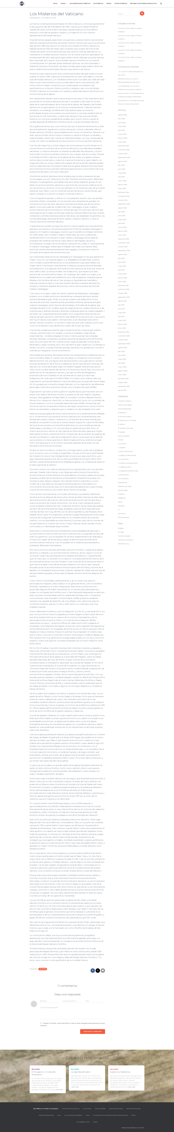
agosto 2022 (122, 254)
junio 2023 (121, 216)
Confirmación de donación (70, 1108)
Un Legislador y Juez (83, 1122)
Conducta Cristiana (124, 401)
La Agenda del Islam (80, 1072)
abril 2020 (121, 363)
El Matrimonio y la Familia (127, 420)
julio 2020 (121, 351)
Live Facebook (123, 478)
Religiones (42, 969)
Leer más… (59, 1089)
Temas (63, 3)
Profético (121, 494)
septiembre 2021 (124, 297)
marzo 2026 (122, 134)
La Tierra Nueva (123, 475)
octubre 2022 (122, 247)
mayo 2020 (122, 359)
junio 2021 (121, 309)
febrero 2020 (122, 371)
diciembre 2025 (123, 146)
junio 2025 (121, 169)
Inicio (55, 3)
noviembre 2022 (124, 243)
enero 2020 (122, 375)
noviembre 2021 (123, 289)
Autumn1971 (122, 100)
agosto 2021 (122, 301)
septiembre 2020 (124, 344)
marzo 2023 (122, 227)
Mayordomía (122, 482)
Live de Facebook (120, 3)
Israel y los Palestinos (120, 1072)
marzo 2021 (122, 320)
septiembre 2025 (124, 157)
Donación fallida (100, 1108)
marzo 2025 (122, 181)
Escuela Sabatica (124, 436)
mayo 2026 (122, 126)
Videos (108, 3)
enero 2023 (122, 235)
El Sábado (121, 432)
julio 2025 (121, 165)
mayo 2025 (122, 173)
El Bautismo (122, 413)
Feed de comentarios (125, 540)
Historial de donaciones (46, 1115)
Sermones (121, 513)
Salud (120, 502)
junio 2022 (121, 262)
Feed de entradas (124, 536)
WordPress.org (123, 544)
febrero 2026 (122, 138)
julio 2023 (121, 212)
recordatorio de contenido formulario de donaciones (110, 1115)
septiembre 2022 (124, 250)
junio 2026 (121, 122)
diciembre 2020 (123, 332)
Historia (120, 440)
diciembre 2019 (123, 378)
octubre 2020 (123, 340)
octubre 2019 (122, 382)
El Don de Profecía (124, 416)
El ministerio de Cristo (125, 428)
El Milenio (121, 424)
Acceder (121, 532)
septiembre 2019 (124, 386)
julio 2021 (121, 305)
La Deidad (121, 447)
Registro (121, 528)
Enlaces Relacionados (116, 1108)
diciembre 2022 (123, 239)
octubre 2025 (122, 153)
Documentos (98, 3)
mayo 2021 (122, 313)
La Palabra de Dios (124, 467)
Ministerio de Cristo (125, 486)
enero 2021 (122, 328)
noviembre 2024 (124, 196)
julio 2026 (121, 119)
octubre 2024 (123, 200)
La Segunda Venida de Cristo (128, 471)
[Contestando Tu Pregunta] (22, 3)
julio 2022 (121, 258)
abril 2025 (121, 177)
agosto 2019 (122, 390)
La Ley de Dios (123, 459)
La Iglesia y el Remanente (127, 455)
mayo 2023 (122, 219)
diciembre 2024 (123, 192)
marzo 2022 (122, 274)
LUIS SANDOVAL (124, 86)
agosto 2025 (122, 161)
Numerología (122, 490)
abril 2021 (121, 316)
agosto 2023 (122, 208)
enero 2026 (122, 142)
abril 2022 (121, 270)
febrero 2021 (122, 324)
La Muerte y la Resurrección (128, 463)
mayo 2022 (122, 266)
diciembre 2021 (123, 285)
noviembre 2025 (123, 150)
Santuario (121, 506)
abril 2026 (121, 130)
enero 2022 (122, 281)
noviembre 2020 (124, 336)
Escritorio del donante (133, 1108)
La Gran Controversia (125, 451)
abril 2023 (121, 223)
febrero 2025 (122, 184)
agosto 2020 (122, 347)
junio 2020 (121, 355)
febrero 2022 (122, 278)
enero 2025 (122, 188)
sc (119, 510)
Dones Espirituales (124, 409)
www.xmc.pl (122, 93)
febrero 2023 (122, 231)
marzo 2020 (122, 367)
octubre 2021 (122, 293)
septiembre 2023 (124, 204)
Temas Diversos (123, 517)
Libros (88, 1115)
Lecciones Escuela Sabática (79, 3)
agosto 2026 (122, 115)
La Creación (122, 444)
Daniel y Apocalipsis (125, 405)
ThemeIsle (141, 1127)
